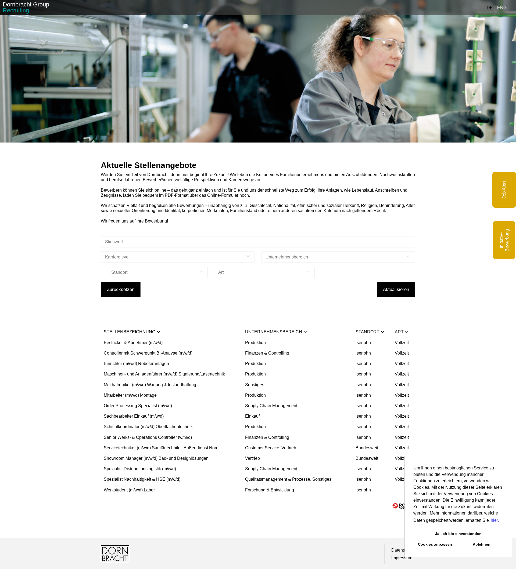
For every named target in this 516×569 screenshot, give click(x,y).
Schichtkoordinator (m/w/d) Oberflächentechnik (148, 426)
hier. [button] (495, 520)
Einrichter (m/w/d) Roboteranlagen (136, 363)
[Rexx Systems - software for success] (401, 506)
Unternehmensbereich (273, 332)
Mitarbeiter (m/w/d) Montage (130, 395)
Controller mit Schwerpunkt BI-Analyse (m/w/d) (148, 353)
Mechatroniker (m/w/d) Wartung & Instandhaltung (150, 384)
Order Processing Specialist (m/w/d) (138, 405)
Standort (367, 332)
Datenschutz (403, 550)
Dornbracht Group (26, 7)
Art (399, 332)
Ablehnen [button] (481, 544)
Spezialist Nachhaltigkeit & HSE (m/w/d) (142, 479)
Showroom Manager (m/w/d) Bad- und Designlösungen (157, 458)
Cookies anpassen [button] (435, 544)
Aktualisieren (396, 289)
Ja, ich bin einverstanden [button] (458, 533)
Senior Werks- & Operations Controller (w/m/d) (148, 437)
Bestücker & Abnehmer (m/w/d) (133, 342)
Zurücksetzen (120, 289)
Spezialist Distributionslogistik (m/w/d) (140, 468)
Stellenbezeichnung (129, 332)
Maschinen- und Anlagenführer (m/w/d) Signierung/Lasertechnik (164, 374)
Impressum (401, 558)
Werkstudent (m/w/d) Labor (129, 490)
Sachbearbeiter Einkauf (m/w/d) (134, 416)
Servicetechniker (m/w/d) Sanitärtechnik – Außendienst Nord (161, 448)
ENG (502, 7)
